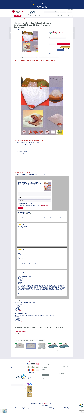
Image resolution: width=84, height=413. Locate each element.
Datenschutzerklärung (44, 205)
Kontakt (43, 369)
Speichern (20, 207)
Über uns (58, 375)
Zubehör (17, 340)
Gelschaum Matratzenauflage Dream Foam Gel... (53, 351)
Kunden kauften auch (24, 340)
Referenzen (59, 370)
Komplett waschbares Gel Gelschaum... (42, 351)
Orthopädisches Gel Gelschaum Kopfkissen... (20, 351)
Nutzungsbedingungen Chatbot (62, 366)
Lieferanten (59, 364)
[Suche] (56, 12)
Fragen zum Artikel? (19, 330)
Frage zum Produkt (55, 57)
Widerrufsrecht (44, 373)
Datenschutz (59, 379)
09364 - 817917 (15, 366)
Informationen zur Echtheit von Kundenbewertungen (47, 365)
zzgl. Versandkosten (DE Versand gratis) (57, 32)
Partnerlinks (59, 368)
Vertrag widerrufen (45, 375)
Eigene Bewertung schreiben (23, 215)
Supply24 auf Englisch (61, 373)
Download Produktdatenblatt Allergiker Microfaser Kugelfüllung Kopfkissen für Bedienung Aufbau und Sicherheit (35, 335)
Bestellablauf (44, 363)
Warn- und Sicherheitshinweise (44, 57)
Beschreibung (17, 57)
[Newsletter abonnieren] (24, 385)
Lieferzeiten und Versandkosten (47, 371)
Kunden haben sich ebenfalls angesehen (37, 340)
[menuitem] (50, 12)
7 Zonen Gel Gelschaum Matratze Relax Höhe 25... (64, 351)
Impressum (59, 380)
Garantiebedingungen (33, 57)
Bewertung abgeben (53, 52)
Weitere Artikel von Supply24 (21, 331)
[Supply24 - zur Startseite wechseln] (17, 11)
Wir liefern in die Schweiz (61, 377)
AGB (42, 377)
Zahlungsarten (44, 367)
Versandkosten (46, 403)
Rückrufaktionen (60, 372)
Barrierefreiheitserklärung (46, 378)
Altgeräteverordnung (24, 57)
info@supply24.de (20, 310)
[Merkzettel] (58, 12)
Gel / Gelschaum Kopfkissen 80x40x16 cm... (31, 351)
